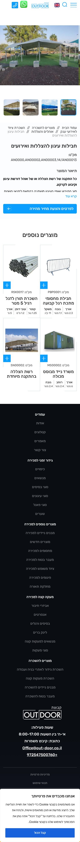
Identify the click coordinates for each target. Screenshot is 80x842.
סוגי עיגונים (40, 496)
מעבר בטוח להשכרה (40, 696)
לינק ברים (40, 632)
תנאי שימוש (40, 783)
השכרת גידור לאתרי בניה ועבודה (40, 669)
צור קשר (40, 450)
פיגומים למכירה (40, 578)
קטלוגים (40, 432)
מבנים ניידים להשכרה (40, 687)
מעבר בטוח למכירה (40, 560)
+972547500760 (42, 754)
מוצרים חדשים (40, 542)
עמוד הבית (69, 128)
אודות (40, 423)
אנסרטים (40, 615)
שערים (40, 514)
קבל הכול (40, 833)
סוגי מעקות (40, 650)
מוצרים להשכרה (43, 128)
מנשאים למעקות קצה (40, 641)
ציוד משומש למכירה (40, 569)
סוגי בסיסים (40, 487)
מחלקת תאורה (40, 586)
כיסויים (40, 469)
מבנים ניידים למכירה (40, 533)
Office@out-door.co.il (42, 748)
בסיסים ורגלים (40, 623)
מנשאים (40, 478)
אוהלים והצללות (42, 132)
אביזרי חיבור (40, 606)
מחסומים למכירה (40, 551)
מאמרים (40, 441)
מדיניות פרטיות (40, 774)
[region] (40, 815)
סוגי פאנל (40, 505)
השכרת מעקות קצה (40, 678)
